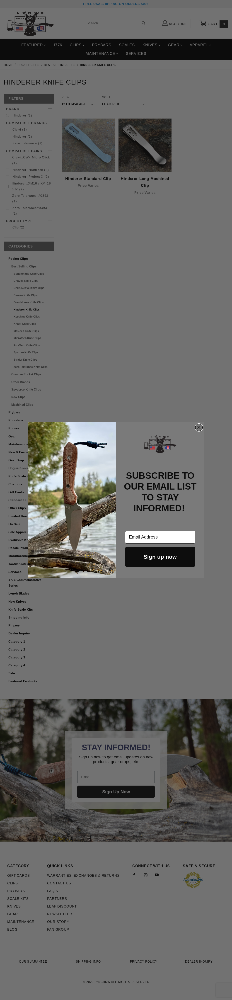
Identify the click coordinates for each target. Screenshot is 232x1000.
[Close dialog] (199, 427)
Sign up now (160, 557)
